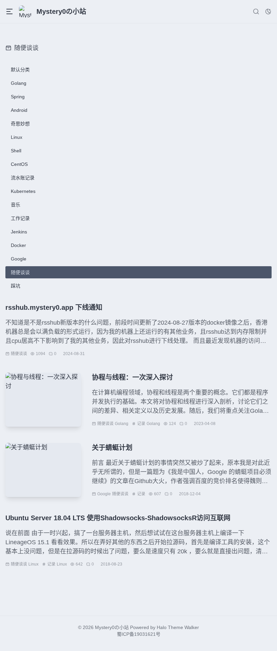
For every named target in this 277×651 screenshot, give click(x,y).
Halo (162, 627)
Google (104, 494)
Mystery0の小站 (112, 627)
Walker (191, 627)
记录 (141, 423)
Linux (33, 564)
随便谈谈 (19, 353)
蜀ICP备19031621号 (138, 634)
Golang (121, 423)
